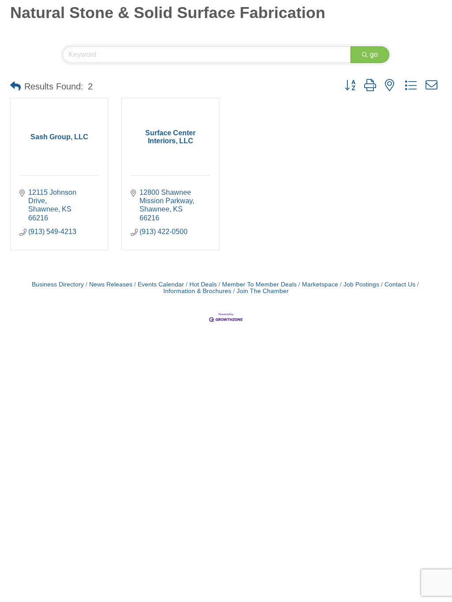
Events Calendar (161, 284)
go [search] (374, 54)
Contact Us (399, 284)
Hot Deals (203, 284)
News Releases (110, 284)
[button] (15, 86)
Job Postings (361, 284)
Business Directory (58, 284)
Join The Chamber (263, 291)
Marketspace (320, 284)
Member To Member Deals (259, 284)
